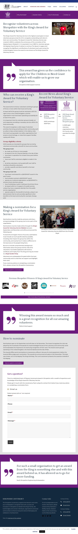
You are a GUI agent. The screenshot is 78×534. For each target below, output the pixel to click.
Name (10, 395)
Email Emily (66, 505)
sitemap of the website (14, 518)
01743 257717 (66, 501)
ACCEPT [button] (42, 531)
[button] (2, 286)
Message (11, 421)
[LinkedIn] (50, 516)
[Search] (76, 6)
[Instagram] (45, 516)
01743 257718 (66, 512)
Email (10, 412)
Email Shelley (67, 515)
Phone (10, 404)
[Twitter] (48, 516)
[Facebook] (43, 516)
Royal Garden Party (12, 253)
